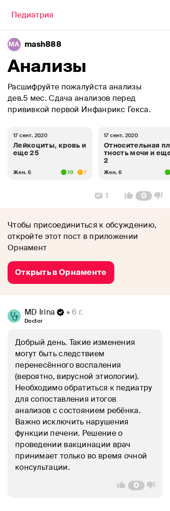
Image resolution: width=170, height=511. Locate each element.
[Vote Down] (161, 196)
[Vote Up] (126, 196)
